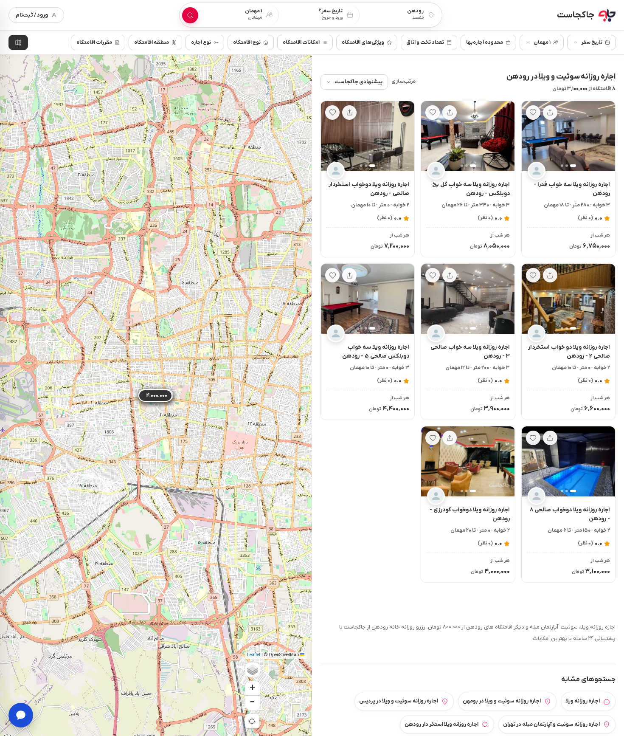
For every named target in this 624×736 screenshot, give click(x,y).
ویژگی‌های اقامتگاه (363, 42)
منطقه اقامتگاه (151, 42)
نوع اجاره (201, 42)
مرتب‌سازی (403, 81)
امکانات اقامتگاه (301, 42)
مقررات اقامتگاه (94, 42)
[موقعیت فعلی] (252, 721)
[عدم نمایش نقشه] (18, 42)
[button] (605, 136)
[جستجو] (190, 15)
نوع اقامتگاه (247, 42)
